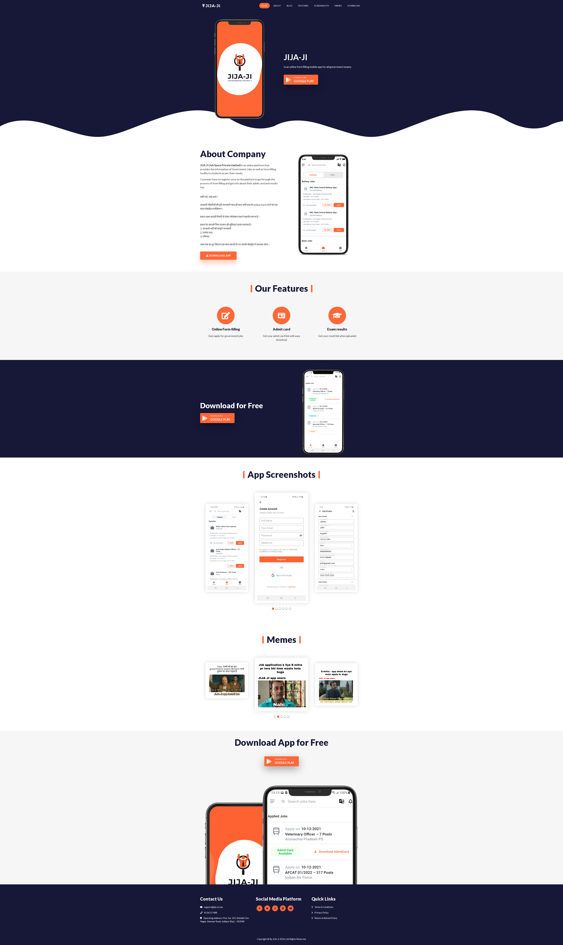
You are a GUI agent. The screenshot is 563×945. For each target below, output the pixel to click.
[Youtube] (291, 908)
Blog (289, 5)
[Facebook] (259, 908)
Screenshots (321, 5)
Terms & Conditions (323, 907)
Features (303, 5)
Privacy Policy (321, 912)
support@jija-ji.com (213, 907)
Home (264, 5)
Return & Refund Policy (325, 918)
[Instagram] (275, 908)
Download (354, 5)
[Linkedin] (283, 908)
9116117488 (210, 912)
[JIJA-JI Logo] (211, 5)
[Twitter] (267, 908)
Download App (219, 255)
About (277, 5)
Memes (338, 5)
